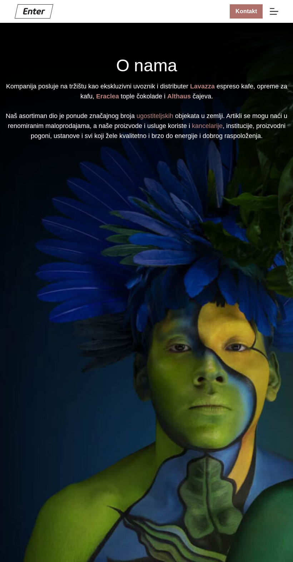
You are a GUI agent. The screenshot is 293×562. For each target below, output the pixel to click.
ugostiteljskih (154, 115)
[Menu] (274, 11)
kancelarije (207, 125)
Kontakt (246, 11)
